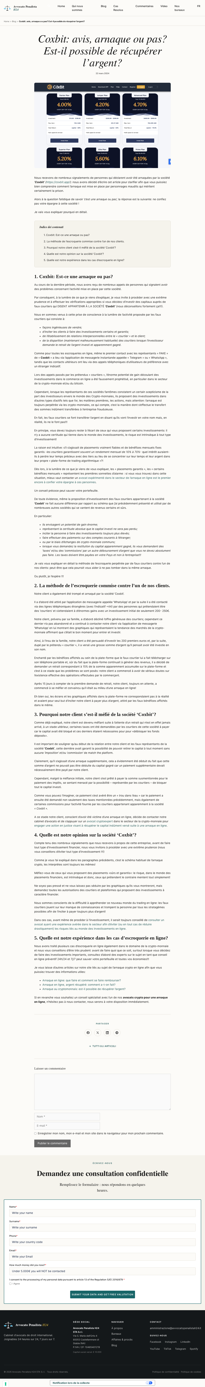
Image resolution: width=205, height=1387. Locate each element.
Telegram (180, 1348)
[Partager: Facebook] (88, 1032)
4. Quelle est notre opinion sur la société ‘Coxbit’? (74, 253)
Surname (14, 1221)
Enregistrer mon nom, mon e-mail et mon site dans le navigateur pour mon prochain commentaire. (101, 1133)
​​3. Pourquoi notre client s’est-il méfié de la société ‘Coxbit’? (80, 247)
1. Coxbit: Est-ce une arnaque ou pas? (67, 235)
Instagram (171, 1341)
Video (164, 6)
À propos (117, 1328)
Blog (103, 6)
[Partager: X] (97, 1032)
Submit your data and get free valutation (102, 1294)
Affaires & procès (121, 1339)
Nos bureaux (180, 8)
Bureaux (116, 1333)
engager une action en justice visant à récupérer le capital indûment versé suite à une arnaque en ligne (100, 825)
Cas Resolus (118, 8)
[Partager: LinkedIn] (107, 1032)
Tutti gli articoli (104, 1046)
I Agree (16, 1283)
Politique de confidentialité (165, 1372)
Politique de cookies (191, 1372)
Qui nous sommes (77, 8)
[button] (49, 6)
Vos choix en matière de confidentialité (119, 1382)
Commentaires (144, 6)
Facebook (155, 1341)
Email (12, 1250)
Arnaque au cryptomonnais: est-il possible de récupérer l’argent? (84, 989)
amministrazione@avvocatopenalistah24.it (175, 1328)
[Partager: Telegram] (116, 1032)
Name (13, 1206)
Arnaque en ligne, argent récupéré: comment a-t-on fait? (78, 984)
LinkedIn (185, 1341)
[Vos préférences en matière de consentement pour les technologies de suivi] (6, 1384)
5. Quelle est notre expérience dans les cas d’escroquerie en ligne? (84, 260)
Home (61, 6)
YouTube (155, 1348)
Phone (13, 1235)
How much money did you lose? (27, 1265)
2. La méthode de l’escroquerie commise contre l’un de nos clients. (84, 241)
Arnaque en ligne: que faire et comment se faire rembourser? (81, 980)
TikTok (167, 1348)
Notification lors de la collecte (71, 1382)
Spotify (194, 1348)
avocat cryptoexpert (100, 821)
